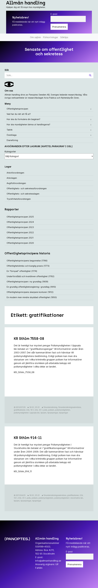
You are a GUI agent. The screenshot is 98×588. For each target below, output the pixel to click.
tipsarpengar (52, 413)
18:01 (31, 407)
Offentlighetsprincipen (17, 108)
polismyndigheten (62, 410)
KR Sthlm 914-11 (28, 438)
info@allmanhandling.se (48, 560)
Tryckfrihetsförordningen (19, 199)
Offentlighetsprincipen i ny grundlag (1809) (27, 281)
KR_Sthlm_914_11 (23, 471)
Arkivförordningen (15, 172)
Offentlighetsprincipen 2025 (20, 216)
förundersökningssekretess (69, 407)
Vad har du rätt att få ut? (19, 114)
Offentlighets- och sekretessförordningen (27, 188)
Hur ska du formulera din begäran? (23, 119)
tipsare (43, 413)
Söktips (64, 37)
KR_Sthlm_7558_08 (24, 372)
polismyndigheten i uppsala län (27, 413)
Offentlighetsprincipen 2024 (20, 222)
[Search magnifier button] (90, 75)
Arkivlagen (12, 178)
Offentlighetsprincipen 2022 (20, 232)
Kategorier (10, 151)
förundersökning (50, 407)
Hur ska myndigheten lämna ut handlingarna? (28, 124)
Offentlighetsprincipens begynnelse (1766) (27, 260)
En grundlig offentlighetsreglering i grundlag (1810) (31, 287)
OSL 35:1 (38, 410)
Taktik (10, 129)
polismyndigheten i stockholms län (68, 498)
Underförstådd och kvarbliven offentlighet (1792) (30, 276)
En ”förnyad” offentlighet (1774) (22, 271)
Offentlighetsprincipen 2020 (20, 243)
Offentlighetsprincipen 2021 (20, 237)
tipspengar (63, 413)
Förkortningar (50, 37)
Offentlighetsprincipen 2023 (20, 227)
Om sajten (35, 37)
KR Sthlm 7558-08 (29, 338)
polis (45, 410)
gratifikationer (19, 410)
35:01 (37, 407)
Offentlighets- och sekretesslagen (23, 193)
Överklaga (11, 135)
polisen (51, 410)
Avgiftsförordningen (16, 183)
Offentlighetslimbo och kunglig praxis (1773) (28, 266)
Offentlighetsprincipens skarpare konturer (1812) (30, 292)
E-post (54, 14)
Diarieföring (12, 140)
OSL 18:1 (30, 410)
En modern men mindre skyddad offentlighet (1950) (32, 297)
